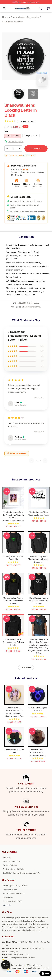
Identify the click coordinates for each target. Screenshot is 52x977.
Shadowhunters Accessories (25, 17)
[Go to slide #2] (33, 94)
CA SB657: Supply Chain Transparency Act (21, 873)
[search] (40, 8)
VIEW (13, 506)
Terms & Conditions (11, 861)
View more (26, 667)
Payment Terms (10, 889)
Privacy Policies (10, 865)
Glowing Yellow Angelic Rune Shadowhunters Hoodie (13, 601)
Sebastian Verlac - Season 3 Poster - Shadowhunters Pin (37, 752)
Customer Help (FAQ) (12, 901)
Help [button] (47, 974)
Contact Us (8, 897)
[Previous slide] (6, 56)
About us (7, 857)
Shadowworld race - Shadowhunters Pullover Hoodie (13, 642)
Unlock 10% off (5, 964)
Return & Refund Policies (14, 893)
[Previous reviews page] (31, 460)
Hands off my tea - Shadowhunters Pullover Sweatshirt (38, 559)
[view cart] (48, 8)
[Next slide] (45, 56)
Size (6, 131)
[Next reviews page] (45, 460)
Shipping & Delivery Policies (15, 886)
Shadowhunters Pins (12, 21)
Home (5, 17)
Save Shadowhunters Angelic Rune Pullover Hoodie (38, 601)
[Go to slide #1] (19, 94)
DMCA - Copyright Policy (14, 869)
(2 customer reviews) (26, 121)
